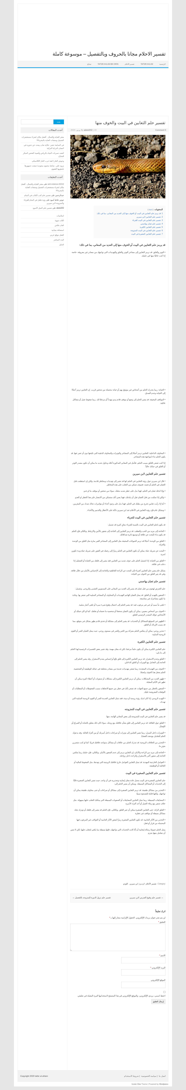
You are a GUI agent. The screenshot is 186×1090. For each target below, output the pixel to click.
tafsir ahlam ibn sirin (108, 64)
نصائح (89, 64)
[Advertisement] (93, 25)
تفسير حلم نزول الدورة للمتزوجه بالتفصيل (91, 897)
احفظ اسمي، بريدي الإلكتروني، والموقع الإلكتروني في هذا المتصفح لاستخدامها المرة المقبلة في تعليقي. (121, 996)
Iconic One (136, 1084)
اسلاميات (60, 216)
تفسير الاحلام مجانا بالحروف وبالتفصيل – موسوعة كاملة (109, 54)
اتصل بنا (162, 1076)
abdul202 (88, 130)
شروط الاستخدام (131, 1076)
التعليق (161, 922)
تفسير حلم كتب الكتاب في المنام (37, 195)
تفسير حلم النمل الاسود (42, 208)
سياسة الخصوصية (148, 1076)
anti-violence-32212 (56, 184)
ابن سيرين (134, 884)
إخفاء (150, 209)
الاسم (162, 955)
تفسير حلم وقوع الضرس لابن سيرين (146, 897)
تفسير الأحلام (129, 64)
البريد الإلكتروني (157, 967)
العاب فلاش (59, 225)
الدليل (61, 244)
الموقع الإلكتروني (158, 980)
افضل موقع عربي (57, 235)
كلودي (125, 884)
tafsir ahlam (147, 64)
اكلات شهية (59, 220)
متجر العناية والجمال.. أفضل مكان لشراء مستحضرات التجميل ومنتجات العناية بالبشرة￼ (42, 187)
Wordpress (163, 1084)
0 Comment (160, 130)
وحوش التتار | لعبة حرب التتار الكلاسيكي (48, 161)
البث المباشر (59, 240)
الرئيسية (162, 64)
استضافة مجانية (58, 230)
